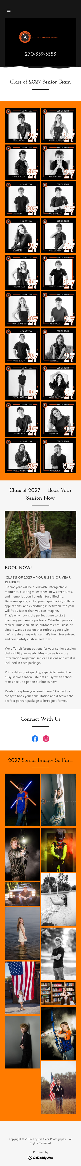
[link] (40, 37)
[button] (9, 10)
